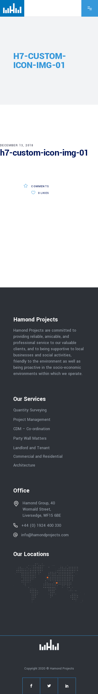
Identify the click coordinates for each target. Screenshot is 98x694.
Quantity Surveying (30, 410)
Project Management (31, 419)
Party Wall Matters (30, 438)
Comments (39, 186)
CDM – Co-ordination (31, 429)
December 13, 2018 (17, 145)
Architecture (24, 465)
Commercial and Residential (38, 456)
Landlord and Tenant (31, 447)
